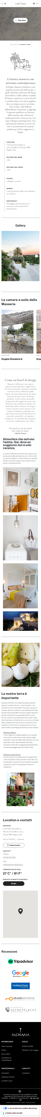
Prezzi (3, 1050)
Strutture (17, 44)
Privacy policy (16, 1102)
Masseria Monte (9, 732)
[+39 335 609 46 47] (2, 3)
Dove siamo (5, 1054)
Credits (23, 1102)
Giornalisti (5, 1073)
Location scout (6, 1081)
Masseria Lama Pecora (12, 755)
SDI (20, 1100)
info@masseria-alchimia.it (13, 865)
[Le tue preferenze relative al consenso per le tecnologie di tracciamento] (3, 1113)
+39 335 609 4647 (9, 857)
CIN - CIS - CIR (34, 1098)
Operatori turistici (8, 1077)
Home (11, 44)
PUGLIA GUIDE (27, 1046)
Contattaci (26, 1073)
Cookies (8, 1102)
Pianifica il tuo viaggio (30, 1050)
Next (36, 256)
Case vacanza (6, 1046)
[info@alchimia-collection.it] (5, 3)
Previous (4, 256)
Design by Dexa (30, 1102)
